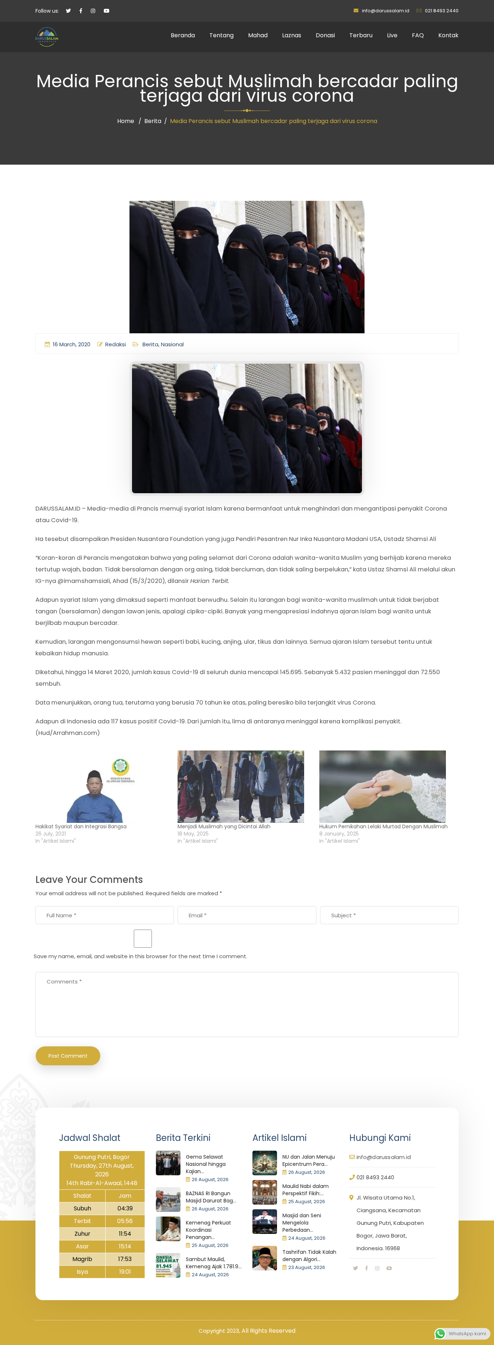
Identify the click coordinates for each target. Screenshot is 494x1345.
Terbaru (360, 35)
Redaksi (115, 344)
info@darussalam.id (385, 10)
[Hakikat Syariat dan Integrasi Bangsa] (102, 786)
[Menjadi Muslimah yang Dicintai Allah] (245, 786)
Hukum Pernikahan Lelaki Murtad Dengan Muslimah (383, 826)
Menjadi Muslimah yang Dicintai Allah (224, 826)
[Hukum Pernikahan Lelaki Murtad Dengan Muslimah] (386, 786)
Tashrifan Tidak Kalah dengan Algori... (309, 1255)
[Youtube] (389, 1268)
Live (392, 35)
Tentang (221, 35)
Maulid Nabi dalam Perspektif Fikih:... (305, 1190)
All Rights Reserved (268, 1331)
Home (125, 121)
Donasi (325, 35)
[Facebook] (366, 1268)
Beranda (183, 35)
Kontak (448, 35)
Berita (152, 121)
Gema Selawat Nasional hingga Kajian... (206, 1164)
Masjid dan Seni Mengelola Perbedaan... (301, 1223)
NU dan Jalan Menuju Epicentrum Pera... (308, 1160)
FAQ (418, 35)
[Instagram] (377, 1268)
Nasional (172, 344)
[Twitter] (355, 1268)
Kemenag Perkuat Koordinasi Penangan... (208, 1230)
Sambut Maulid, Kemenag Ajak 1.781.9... (214, 1263)
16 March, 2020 (71, 344)
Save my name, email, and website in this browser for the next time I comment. (140, 956)
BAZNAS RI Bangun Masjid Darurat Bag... (211, 1197)
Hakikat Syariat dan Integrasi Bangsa (81, 826)
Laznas (291, 35)
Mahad (258, 35)
